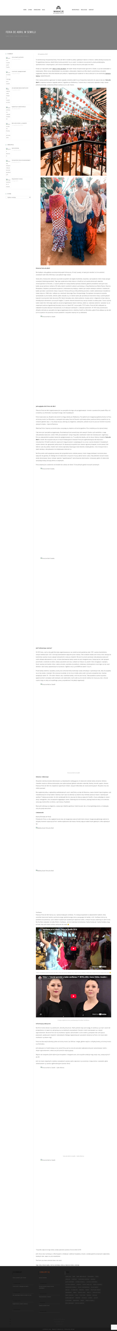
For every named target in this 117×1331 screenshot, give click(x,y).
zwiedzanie (76, 1300)
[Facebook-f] (106, 3)
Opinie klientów (15, 148)
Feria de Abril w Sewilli (22, 36)
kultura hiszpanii (70, 1284)
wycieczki (84, 1297)
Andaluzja (68, 1276)
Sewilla (63, 1265)
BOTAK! (73, 1329)
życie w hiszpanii (79, 1303)
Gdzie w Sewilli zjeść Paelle (18, 57)
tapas (76, 1295)
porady (87, 1289)
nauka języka (94, 1287)
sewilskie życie (96, 1292)
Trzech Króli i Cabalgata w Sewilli (19, 71)
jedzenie (93, 1279)
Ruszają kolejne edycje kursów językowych (21, 160)
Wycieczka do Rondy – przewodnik (19, 123)
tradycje (89, 1295)
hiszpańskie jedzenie (83, 1279)
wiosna (77, 1265)
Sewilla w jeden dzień (44, 1306)
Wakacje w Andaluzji (57, 1329)
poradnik (81, 1289)
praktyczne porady (95, 1289)
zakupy (96, 1297)
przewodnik (69, 1292)
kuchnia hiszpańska (92, 1281)
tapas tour (82, 1295)
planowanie (74, 1289)
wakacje (95, 1295)
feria (40, 1265)
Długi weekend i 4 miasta (17, 179)
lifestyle (78, 1284)
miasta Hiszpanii (97, 1284)
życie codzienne (70, 1303)
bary (74, 1276)
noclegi (68, 1289)
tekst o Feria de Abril (59, 68)
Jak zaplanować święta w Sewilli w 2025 (20, 88)
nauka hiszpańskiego (83, 1287)
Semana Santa (81, 1292)
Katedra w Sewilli (80, 1281)
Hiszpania (57, 1265)
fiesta (52, 1265)
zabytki (90, 1297)
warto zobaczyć (70, 1297)
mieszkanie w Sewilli (71, 1287)
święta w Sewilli (70, 1265)
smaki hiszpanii (70, 1295)
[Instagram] (109, 3)
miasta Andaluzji (87, 1284)
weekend (78, 1297)
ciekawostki (91, 1276)
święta (82, 1300)
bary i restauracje (81, 1276)
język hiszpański (70, 1281)
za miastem (68, 1300)
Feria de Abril (46, 1265)
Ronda (75, 1292)
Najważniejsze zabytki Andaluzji (19, 107)
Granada (68, 1279)
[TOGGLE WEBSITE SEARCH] (96, 10)
